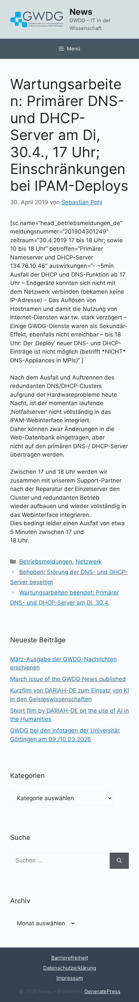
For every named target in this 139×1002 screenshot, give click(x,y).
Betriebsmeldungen (45, 561)
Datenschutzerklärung (69, 968)
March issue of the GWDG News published (68, 679)
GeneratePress (102, 991)
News (81, 12)
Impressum (69, 978)
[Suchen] (119, 861)
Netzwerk (89, 561)
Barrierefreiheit (69, 958)
